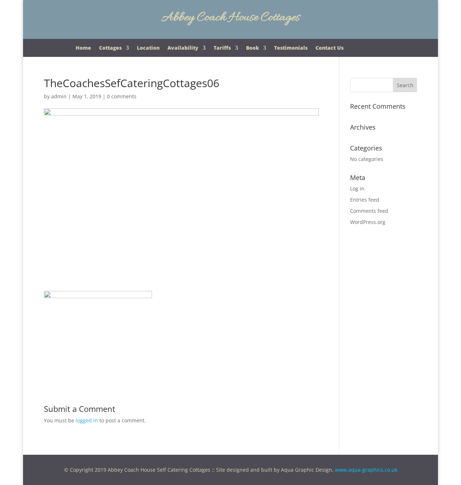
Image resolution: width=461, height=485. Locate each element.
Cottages (110, 48)
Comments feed (369, 210)
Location (148, 48)
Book (252, 48)
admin (59, 96)
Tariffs (222, 48)
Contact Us (329, 48)
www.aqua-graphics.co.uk (366, 469)
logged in (87, 420)
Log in (357, 188)
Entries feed (364, 199)
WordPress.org (367, 222)
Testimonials (291, 48)
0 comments (121, 96)
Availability (182, 48)
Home (83, 48)
